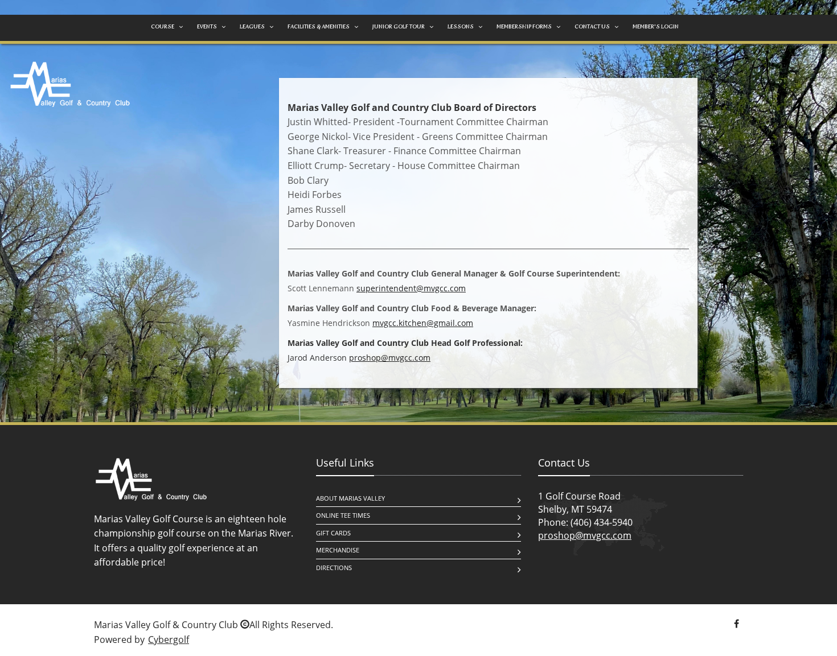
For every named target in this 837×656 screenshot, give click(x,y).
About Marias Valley (350, 498)
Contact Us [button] (592, 26)
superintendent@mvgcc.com (411, 288)
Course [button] (162, 26)
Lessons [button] (461, 26)
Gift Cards (333, 533)
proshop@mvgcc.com (389, 357)
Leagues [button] (252, 26)
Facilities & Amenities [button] (319, 26)
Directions (334, 567)
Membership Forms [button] (524, 26)
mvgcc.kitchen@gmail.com (422, 322)
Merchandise (337, 550)
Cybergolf (168, 639)
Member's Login (656, 26)
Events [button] (207, 26)
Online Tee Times (343, 515)
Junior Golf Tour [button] (398, 26)
